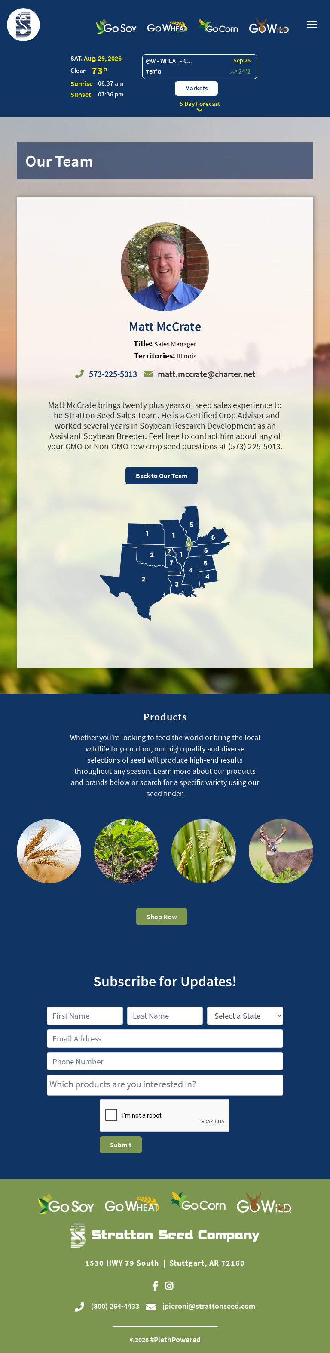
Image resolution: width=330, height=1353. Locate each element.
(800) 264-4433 (114, 1306)
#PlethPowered (175, 1339)
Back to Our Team (161, 475)
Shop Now (162, 916)
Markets (196, 88)
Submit (120, 1144)
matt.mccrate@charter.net (206, 373)
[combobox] (165, 1085)
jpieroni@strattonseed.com (208, 1306)
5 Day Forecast (200, 103)
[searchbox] (165, 1084)
